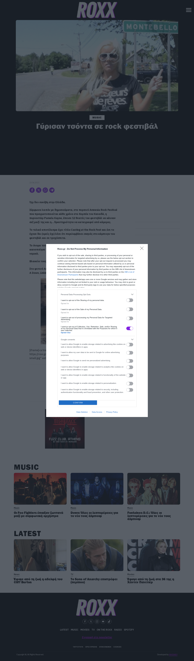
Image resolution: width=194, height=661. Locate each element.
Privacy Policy (112, 412)
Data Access (97, 412)
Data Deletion (82, 412)
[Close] (142, 249)
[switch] (129, 300)
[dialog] (97, 330)
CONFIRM (78, 403)
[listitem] (97, 294)
